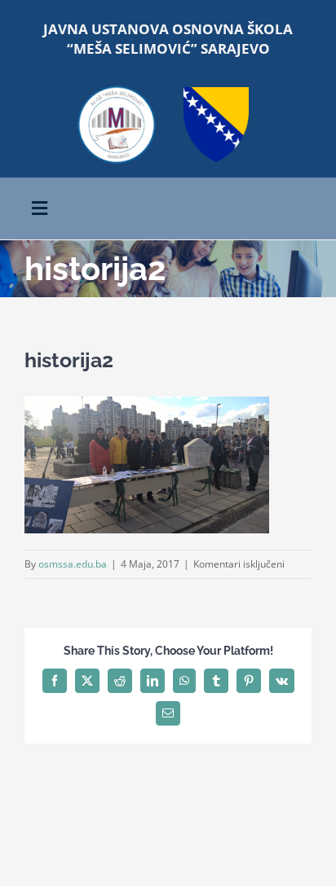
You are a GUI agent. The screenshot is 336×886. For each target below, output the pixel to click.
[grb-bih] (216, 92)
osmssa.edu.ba (72, 564)
